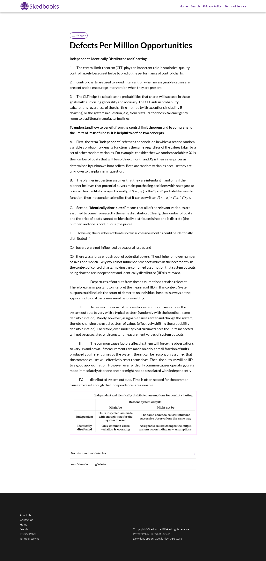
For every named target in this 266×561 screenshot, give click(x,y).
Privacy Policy (212, 6)
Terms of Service (235, 6)
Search (195, 6)
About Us (25, 515)
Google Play (162, 538)
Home (184, 6)
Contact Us (26, 519)
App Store (176, 538)
